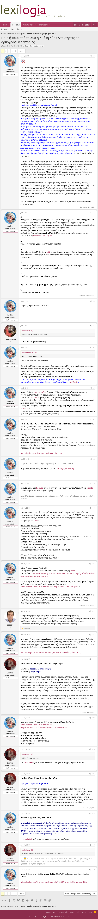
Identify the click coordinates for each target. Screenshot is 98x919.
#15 (94, 718)
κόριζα (90, 488)
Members (43, 24)
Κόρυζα (39, 488)
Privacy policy (75, 912)
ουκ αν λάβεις (40, 392)
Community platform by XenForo (49, 917)
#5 (94, 347)
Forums (16, 24)
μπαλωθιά (27, 839)
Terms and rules (62, 912)
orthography (27, 46)
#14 (94, 659)
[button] (35, 24)
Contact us (50, 912)
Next (20, 51)
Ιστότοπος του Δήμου (42, 235)
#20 (94, 870)
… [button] (12, 51)
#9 (94, 483)
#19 (94, 845)
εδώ (48, 252)
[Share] (91, 56)
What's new (28, 24)
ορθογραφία (38, 46)
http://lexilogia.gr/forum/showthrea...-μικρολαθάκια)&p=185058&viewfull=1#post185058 (44, 726)
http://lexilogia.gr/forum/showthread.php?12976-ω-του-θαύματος (50, 586)
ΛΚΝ (36, 520)
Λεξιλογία (74, 382)
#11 (94, 564)
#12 (94, 611)
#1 (94, 56)
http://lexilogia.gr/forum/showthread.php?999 (41, 453)
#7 (94, 419)
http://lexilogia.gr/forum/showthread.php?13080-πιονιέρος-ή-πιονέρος (51, 652)
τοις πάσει (34, 397)
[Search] (94, 24)
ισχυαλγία (25, 408)
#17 (94, 774)
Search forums (16, 29)
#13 (94, 635)
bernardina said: (28, 352)
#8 (94, 459)
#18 (94, 813)
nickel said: (26, 331)
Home (6, 24)
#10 (94, 508)
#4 (94, 326)
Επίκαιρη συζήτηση (65, 468)
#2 (94, 213)
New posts (5, 29)
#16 (94, 749)
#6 (94, 388)
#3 (94, 301)
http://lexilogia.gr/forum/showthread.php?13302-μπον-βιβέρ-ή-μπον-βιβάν (54, 882)
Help (84, 912)
